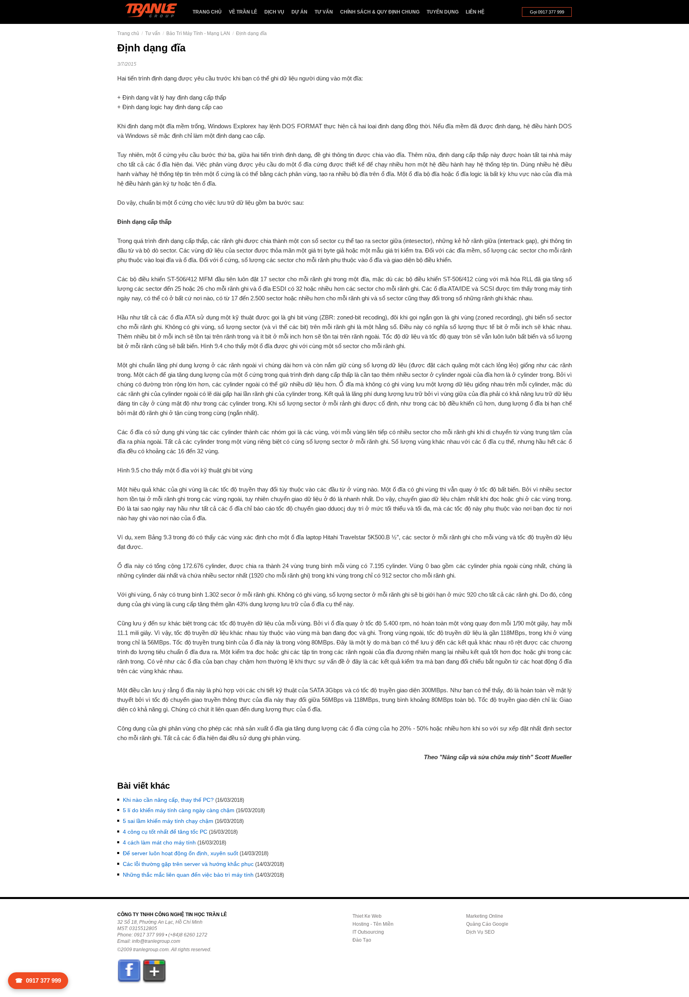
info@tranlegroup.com (156, 941)
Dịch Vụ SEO (480, 932)
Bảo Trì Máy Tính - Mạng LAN (198, 33)
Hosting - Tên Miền (373, 924)
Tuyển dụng (443, 12)
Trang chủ (207, 12)
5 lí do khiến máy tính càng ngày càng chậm (178, 810)
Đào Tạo (361, 940)
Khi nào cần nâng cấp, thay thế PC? (168, 800)
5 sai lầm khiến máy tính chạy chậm (168, 821)
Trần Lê (155, 12)
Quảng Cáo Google (487, 924)
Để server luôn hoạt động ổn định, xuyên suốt (180, 853)
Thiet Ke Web (367, 916)
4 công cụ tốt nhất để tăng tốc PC (165, 832)
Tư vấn (324, 12)
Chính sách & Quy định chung (379, 12)
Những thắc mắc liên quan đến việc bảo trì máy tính (188, 875)
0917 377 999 (38, 980)
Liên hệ (475, 12)
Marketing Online (484, 916)
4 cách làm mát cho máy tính (159, 842)
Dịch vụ (274, 12)
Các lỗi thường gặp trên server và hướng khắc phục (188, 864)
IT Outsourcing (368, 932)
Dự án (299, 12)
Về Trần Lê (243, 12)
